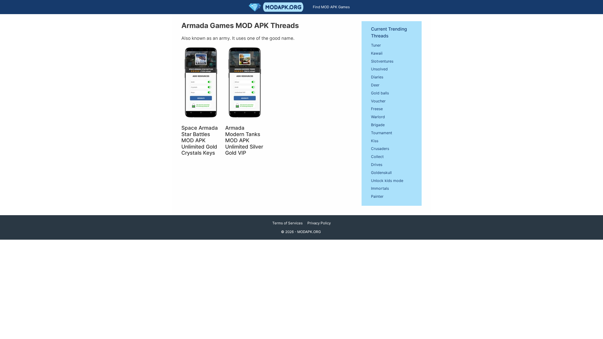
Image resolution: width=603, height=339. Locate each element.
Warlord (378, 116)
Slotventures (382, 61)
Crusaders (380, 148)
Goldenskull (381, 172)
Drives (376, 164)
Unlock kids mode (387, 180)
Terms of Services (287, 223)
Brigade (378, 124)
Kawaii (377, 53)
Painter (377, 196)
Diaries (377, 77)
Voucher (378, 101)
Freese (377, 108)
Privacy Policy (319, 223)
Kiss (374, 140)
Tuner (376, 45)
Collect (377, 156)
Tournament (381, 132)
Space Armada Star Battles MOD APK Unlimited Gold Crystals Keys (199, 140)
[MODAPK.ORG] (277, 7)
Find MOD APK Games (331, 7)
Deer (375, 85)
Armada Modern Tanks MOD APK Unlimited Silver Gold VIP (244, 140)
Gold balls (380, 93)
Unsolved (379, 69)
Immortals (380, 188)
